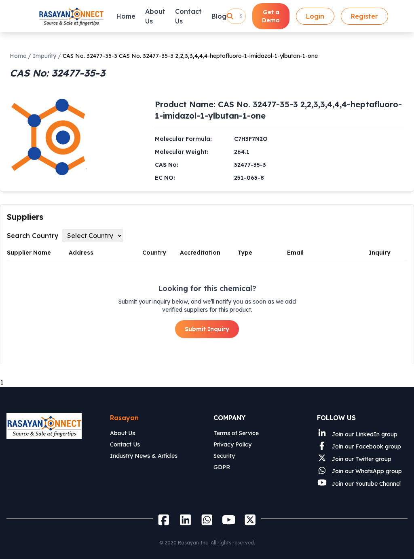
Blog (218, 16)
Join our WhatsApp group (366, 471)
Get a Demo (271, 16)
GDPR (221, 467)
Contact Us (188, 16)
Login (315, 16)
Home (125, 16)
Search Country (33, 236)
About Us (155, 16)
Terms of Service (236, 433)
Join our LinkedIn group (363, 434)
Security (224, 455)
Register (364, 16)
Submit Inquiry (207, 329)
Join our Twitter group (360, 459)
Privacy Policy (232, 444)
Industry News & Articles (143, 455)
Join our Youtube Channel (365, 483)
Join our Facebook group (365, 446)
